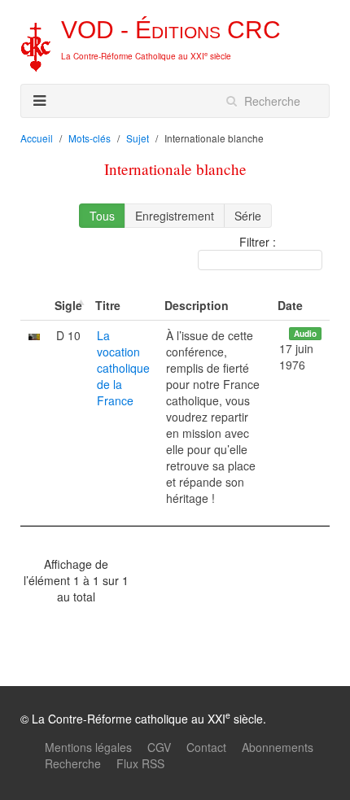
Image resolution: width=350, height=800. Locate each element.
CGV (159, 747)
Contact (206, 747)
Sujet (137, 138)
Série (247, 216)
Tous (102, 216)
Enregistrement (174, 216)
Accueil (36, 138)
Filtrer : (257, 242)
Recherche (73, 763)
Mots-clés (89, 138)
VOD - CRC (171, 29)
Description (196, 305)
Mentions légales (88, 747)
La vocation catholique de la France (123, 368)
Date (290, 305)
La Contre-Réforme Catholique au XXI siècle (146, 56)
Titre (107, 305)
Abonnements (277, 747)
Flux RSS (140, 763)
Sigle (68, 305)
